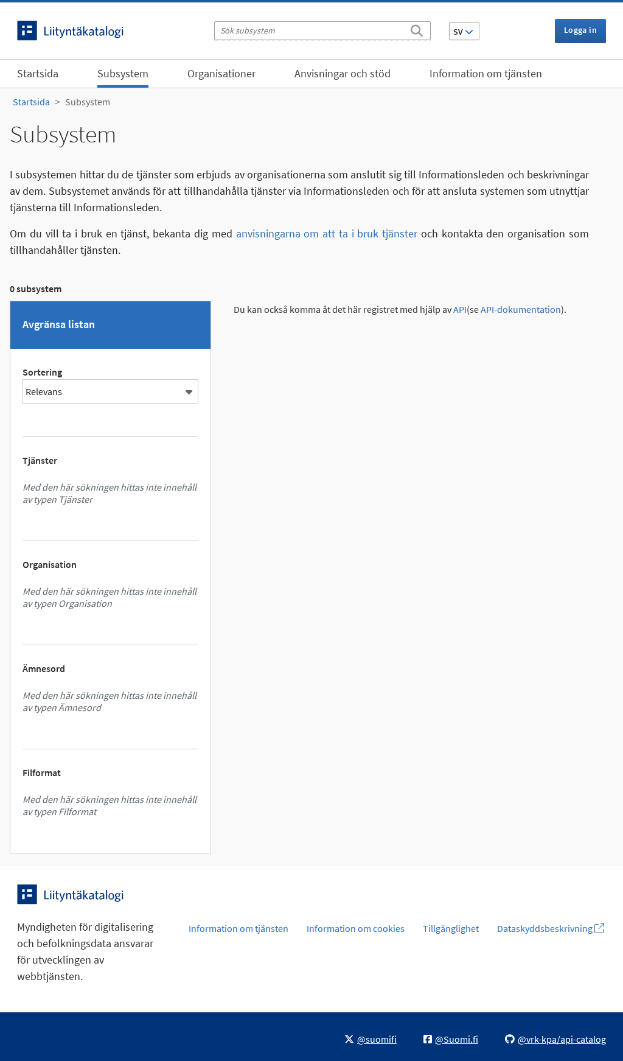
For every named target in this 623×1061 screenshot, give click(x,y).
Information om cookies (356, 928)
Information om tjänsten (486, 73)
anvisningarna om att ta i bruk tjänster (327, 233)
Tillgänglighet (451, 928)
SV (459, 31)
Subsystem (122, 73)
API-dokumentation (521, 309)
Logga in (580, 29)
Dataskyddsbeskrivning (545, 928)
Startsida (37, 73)
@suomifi (377, 1039)
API (460, 309)
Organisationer (221, 73)
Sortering (42, 372)
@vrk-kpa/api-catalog (562, 1039)
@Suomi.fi (456, 1039)
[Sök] (417, 29)
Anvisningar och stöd (342, 73)
